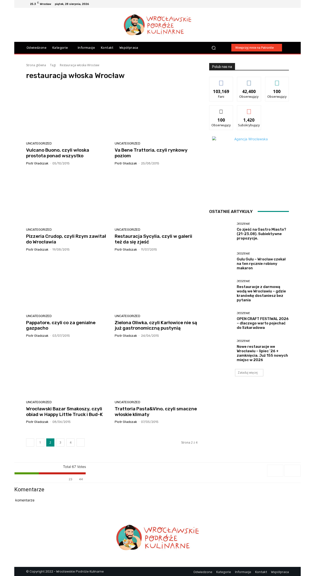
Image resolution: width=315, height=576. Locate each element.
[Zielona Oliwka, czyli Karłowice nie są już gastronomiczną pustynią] (156, 284)
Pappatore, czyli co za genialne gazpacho (60, 325)
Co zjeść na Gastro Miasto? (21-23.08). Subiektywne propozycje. (261, 233)
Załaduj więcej (248, 372)
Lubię (221, 80)
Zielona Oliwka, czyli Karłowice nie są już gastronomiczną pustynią (156, 325)
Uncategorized (39, 143)
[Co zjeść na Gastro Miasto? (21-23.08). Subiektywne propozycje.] (221, 231)
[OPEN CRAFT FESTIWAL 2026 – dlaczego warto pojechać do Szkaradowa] (221, 321)
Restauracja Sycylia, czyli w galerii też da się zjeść (153, 239)
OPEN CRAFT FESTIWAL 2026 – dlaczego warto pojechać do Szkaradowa (263, 323)
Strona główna (36, 65)
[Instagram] (274, 4)
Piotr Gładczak (37, 163)
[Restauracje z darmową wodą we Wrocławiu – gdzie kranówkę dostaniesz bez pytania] (221, 291)
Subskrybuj (249, 109)
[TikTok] (280, 4)
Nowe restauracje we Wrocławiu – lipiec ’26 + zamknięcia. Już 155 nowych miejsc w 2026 (262, 353)
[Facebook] (268, 4)
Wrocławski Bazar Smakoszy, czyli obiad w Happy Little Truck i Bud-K (64, 411)
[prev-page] (30, 442)
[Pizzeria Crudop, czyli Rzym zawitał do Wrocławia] (67, 198)
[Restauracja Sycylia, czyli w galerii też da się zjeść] (156, 198)
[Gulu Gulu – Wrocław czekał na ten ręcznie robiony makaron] (221, 261)
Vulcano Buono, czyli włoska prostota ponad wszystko (57, 153)
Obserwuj (249, 80)
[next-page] (81, 442)
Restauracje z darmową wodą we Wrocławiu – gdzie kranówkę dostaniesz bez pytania (261, 293)
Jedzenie (243, 224)
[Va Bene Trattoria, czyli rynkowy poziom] (156, 112)
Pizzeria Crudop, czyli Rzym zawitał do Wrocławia (66, 239)
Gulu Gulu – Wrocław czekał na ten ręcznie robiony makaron (261, 263)
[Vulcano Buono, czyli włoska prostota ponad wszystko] (67, 112)
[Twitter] (286, 4)
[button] (214, 47)
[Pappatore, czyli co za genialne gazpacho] (67, 284)
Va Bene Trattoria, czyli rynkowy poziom (151, 153)
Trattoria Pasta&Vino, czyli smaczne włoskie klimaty (156, 411)
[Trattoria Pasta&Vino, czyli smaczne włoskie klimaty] (156, 371)
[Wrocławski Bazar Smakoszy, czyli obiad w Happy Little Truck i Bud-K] (67, 371)
